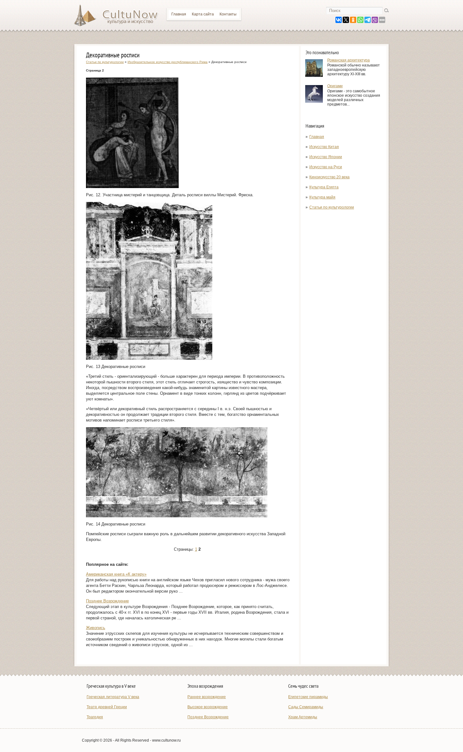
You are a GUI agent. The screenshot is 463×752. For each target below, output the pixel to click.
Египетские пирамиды (308, 697)
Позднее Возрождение (107, 601)
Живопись (95, 627)
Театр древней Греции (107, 707)
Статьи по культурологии (331, 207)
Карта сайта (203, 14)
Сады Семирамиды (305, 707)
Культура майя (322, 197)
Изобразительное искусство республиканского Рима (168, 62)
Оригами (335, 86)
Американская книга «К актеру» (116, 574)
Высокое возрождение (207, 707)
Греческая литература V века (113, 697)
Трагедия (95, 717)
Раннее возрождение (206, 697)
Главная (178, 14)
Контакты (228, 14)
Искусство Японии (325, 157)
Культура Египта (324, 187)
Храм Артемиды (302, 717)
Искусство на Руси (325, 167)
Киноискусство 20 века (329, 177)
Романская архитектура (348, 60)
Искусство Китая (324, 147)
